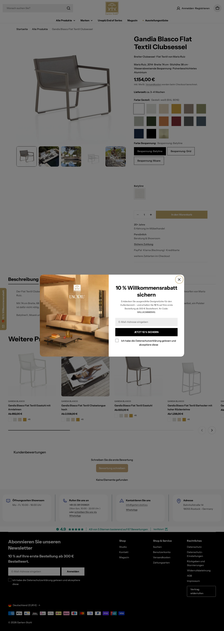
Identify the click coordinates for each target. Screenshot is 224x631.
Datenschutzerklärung (148, 340)
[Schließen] (179, 279)
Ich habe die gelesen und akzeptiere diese (148, 342)
